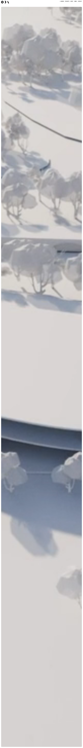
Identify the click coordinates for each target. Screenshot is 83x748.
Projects (67, 1)
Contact (80, 1)
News (75, 1)
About (71, 1)
